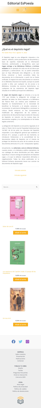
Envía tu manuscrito (20, 375)
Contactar (20, 361)
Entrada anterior (20, 170)
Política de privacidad (20, 387)
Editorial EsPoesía (21, 3)
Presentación (20, 356)
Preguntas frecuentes (20, 373)
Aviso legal (20, 384)
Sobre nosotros (21, 354)
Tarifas (20, 370)
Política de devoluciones (21, 391)
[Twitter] (20, 341)
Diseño (20, 368)
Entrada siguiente (20, 175)
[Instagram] (27, 341)
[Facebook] (13, 341)
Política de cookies (20, 389)
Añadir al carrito (20, 233)
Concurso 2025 (20, 377)
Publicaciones (20, 359)
